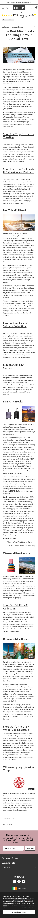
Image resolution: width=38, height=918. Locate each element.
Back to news (7, 824)
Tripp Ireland (22, 888)
